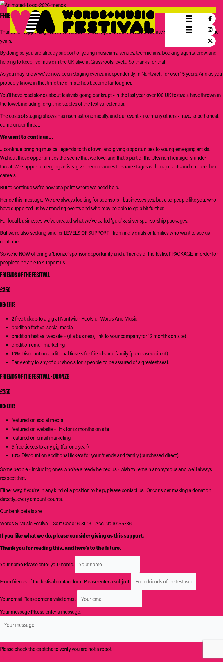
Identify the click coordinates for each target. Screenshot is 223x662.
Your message (15, 611)
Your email (11, 598)
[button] (5, 657)
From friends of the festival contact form (41, 581)
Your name (11, 564)
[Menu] (189, 18)
